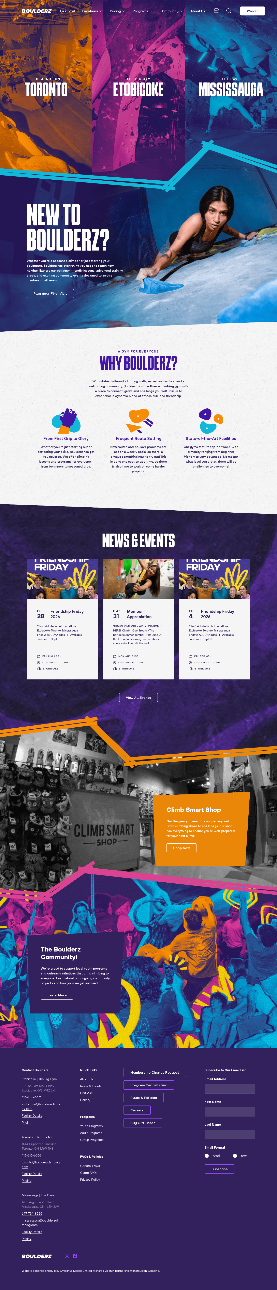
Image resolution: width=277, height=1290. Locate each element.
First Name (213, 1102)
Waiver (252, 11)
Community (169, 11)
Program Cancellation (148, 1085)
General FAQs (90, 1166)
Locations (90, 11)
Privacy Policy (90, 1179)
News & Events (90, 1086)
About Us (198, 11)
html (216, 1155)
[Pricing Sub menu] (124, 11)
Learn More (57, 995)
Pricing (115, 11)
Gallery (85, 1100)
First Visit (67, 11)
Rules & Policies (143, 1098)
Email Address (215, 1079)
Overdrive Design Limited (76, 1271)
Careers (137, 1110)
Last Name (213, 1124)
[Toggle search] (229, 11)
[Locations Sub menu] (101, 11)
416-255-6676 (31, 1097)
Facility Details (32, 1115)
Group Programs (91, 1140)
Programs (140, 11)
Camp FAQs (88, 1173)
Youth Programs (91, 1126)
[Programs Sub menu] (152, 11)
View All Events (138, 697)
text (244, 1155)
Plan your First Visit (50, 293)
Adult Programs (91, 1133)
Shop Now (181, 848)
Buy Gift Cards (142, 1123)
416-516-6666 (31, 1155)
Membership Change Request (154, 1072)
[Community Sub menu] (182, 11)
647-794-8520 (32, 1213)
